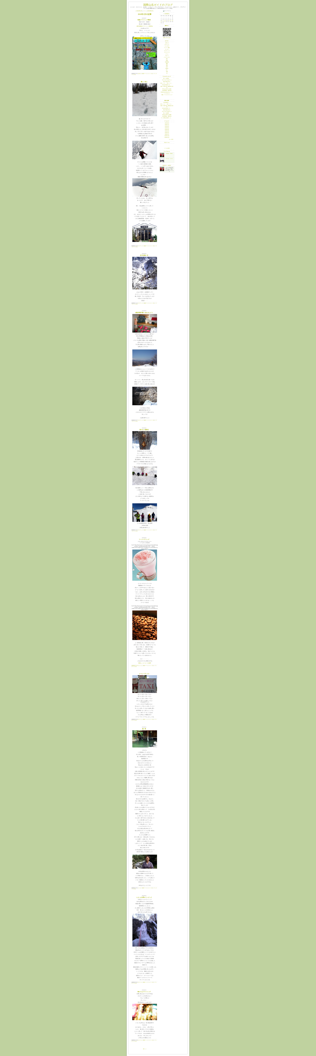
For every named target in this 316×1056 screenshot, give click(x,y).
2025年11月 (167, 137)
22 (172, 20)
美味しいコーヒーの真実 (144, 663)
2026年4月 (167, 129)
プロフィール (166, 142)
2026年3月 (167, 130)
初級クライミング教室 (144, 20)
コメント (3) (149, 887)
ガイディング (140, 245)
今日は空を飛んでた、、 (167, 84)
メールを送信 (167, 148)
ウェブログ (167, 46)
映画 (167, 60)
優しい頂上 (144, 82)
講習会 (167, 68)
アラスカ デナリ (169, 158)
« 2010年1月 (138, 11)
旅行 (167, 58)
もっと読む (171, 139)
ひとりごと (140, 665)
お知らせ (139, 73)
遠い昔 (144, 729)
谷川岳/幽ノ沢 (144, 255)
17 (163, 20)
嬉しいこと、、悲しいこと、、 (167, 83)
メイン (144, 11)
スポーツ (167, 55)
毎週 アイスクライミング (166, 94)
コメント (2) (151, 529)
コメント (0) (149, 73)
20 (168, 20)
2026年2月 (167, 132)
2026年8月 (167, 123)
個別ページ (144, 73)
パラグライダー (167, 57)
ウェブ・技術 (167, 47)
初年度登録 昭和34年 (166, 90)
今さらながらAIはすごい (167, 79)
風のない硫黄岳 (144, 429)
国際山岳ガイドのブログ (158, 4)
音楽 (167, 71)
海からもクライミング (144, 992)
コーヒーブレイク (144, 674)
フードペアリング (144, 539)
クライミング (167, 52)
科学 (167, 66)
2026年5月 (167, 127)
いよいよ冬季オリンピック (144, 897)
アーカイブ (166, 121)
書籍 (167, 63)
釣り (167, 69)
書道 (167, 65)
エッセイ (139, 887)
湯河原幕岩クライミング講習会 (145, 26)
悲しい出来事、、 (167, 78)
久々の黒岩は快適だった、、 (167, 117)
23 (161, 21)
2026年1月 (167, 134)
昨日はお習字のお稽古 (166, 88)
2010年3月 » (150, 11)
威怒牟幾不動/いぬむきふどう (144, 312)
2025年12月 (167, 135)
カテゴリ (167, 41)
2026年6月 (167, 126)
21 (170, 20)
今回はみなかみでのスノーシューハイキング (167, 93)
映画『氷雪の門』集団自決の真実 (167, 87)
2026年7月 (167, 124)
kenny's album (169, 153)
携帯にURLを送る (167, 37)
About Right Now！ (167, 81)
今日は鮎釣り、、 (167, 102)
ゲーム (167, 54)
